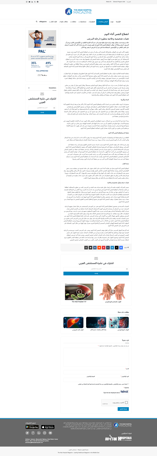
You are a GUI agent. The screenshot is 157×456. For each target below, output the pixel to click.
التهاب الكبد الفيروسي (77, 330)
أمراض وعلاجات (103, 22)
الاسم (127, 369)
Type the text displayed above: (111, 393)
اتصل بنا (129, 2)
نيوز (112, 22)
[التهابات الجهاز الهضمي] (119, 322)
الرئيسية (118, 22)
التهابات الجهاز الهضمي (123, 330)
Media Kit (108, 2)
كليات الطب (53, 22)
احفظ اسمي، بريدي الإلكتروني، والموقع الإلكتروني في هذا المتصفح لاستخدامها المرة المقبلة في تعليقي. (102, 384)
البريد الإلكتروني (125, 376)
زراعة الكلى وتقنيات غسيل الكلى (98, 330)
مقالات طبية (64, 22)
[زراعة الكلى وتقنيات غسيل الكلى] (96, 322)
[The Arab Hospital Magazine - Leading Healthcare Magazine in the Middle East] (78, 11)
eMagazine (43, 22)
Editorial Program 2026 (119, 2)
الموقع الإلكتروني (91, 376)
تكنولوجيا (92, 22)
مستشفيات (83, 22)
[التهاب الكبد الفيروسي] (73, 322)
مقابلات (73, 22)
